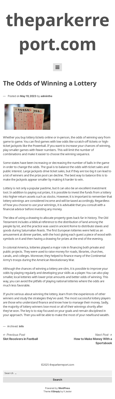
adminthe (46, 96)
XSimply (55, 391)
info (21, 326)
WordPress (64, 388)
